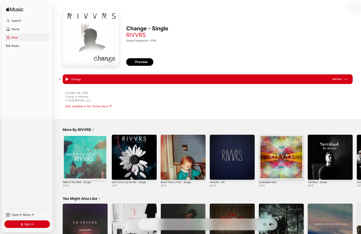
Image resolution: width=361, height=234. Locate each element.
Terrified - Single (318, 136)
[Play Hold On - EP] (215, 174)
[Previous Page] (58, 157)
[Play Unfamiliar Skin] (264, 174)
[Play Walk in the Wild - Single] (68, 174)
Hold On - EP (218, 136)
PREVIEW (337, 79)
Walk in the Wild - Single (78, 136)
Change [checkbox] (76, 79)
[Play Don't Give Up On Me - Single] (117, 174)
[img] (14, 9)
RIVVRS (136, 35)
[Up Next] (264, 224)
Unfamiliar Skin (268, 136)
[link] (78, 129)
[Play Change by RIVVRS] (67, 79)
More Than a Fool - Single (177, 136)
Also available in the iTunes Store (86, 106)
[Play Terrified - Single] (313, 174)
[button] (27, 20)
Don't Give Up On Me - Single (131, 136)
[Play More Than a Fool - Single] (166, 174)
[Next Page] (357, 157)
